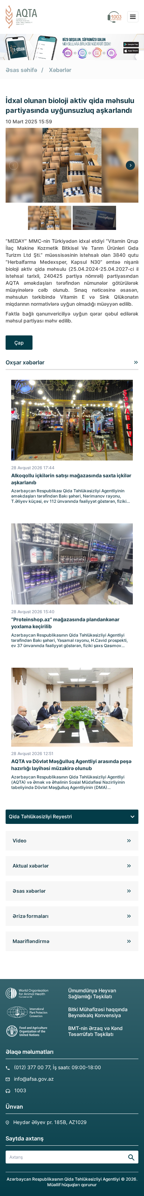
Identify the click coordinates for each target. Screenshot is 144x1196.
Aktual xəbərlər (31, 866)
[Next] (130, 165)
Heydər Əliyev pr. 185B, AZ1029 (50, 1122)
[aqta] (21, 17)
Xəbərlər (60, 69)
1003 (20, 1090)
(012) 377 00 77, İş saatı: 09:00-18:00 (57, 1067)
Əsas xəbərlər (29, 891)
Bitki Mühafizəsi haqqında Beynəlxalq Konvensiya (98, 1012)
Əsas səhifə (21, 69)
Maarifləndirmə (31, 941)
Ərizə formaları (31, 916)
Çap (19, 343)
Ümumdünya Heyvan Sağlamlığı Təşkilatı (92, 993)
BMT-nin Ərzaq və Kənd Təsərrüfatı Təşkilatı (95, 1031)
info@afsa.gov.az (34, 1079)
